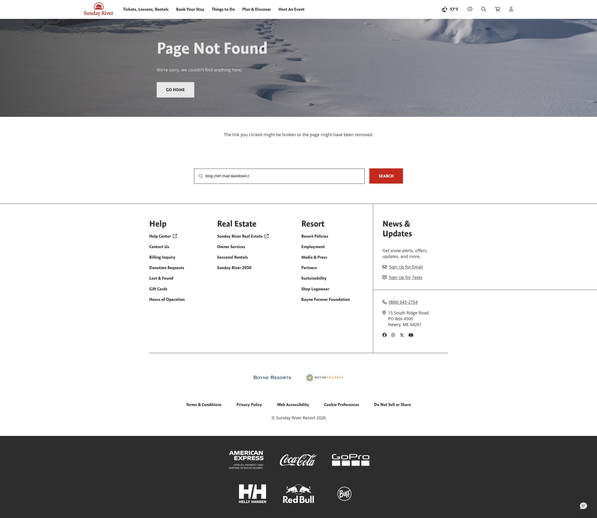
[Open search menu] (483, 9)
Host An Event (291, 9)
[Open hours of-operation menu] (470, 9)
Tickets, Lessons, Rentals (146, 9)
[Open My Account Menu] (511, 9)
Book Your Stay (190, 9)
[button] (583, 505)
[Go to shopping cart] (497, 9)
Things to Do (223, 9)
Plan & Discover (256, 9)
